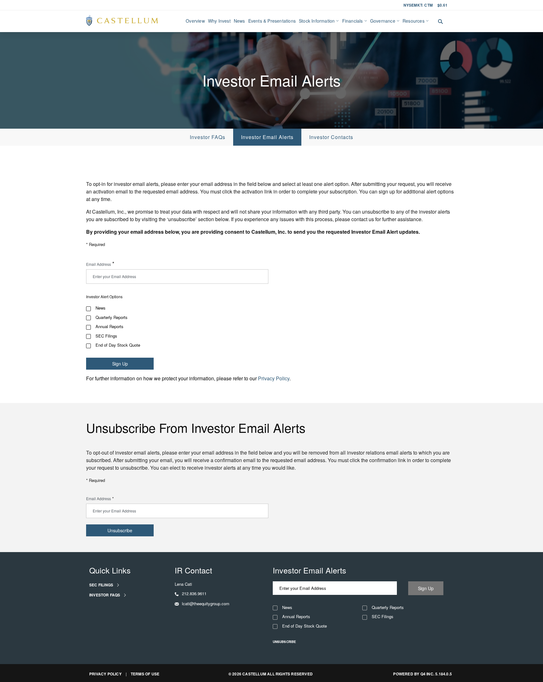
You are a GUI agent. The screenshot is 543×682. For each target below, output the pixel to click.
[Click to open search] (440, 22)
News (101, 307)
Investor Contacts (331, 137)
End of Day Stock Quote (118, 345)
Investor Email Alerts (267, 137)
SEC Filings (106, 335)
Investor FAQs (207, 137)
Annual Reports (109, 326)
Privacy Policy (273, 378)
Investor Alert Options (104, 296)
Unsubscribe (284, 642)
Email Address (98, 264)
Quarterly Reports (112, 317)
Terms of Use (145, 674)
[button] (190, 593)
